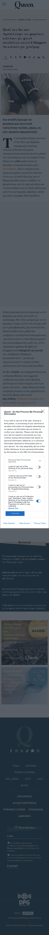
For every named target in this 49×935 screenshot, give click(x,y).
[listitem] (24, 461)
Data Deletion (9, 523)
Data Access (24, 523)
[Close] (43, 412)
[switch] (38, 467)
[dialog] (24, 467)
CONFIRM (15, 513)
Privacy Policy (40, 523)
